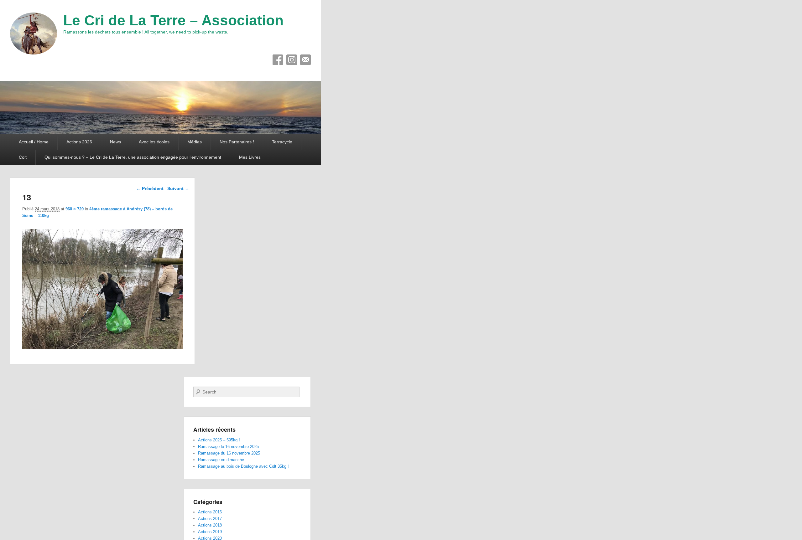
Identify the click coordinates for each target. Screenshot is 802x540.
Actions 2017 (210, 518)
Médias (194, 141)
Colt (23, 157)
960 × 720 (74, 209)
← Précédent (150, 188)
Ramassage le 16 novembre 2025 (228, 446)
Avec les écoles (154, 141)
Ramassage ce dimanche (221, 459)
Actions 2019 (210, 531)
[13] (102, 347)
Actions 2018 (210, 525)
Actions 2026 (79, 141)
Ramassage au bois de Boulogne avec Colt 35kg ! (243, 466)
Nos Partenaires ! (237, 141)
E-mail (305, 59)
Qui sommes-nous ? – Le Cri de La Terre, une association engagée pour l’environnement (132, 157)
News (115, 141)
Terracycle (282, 141)
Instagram (291, 59)
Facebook (278, 59)
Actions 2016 (210, 512)
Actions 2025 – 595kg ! (219, 440)
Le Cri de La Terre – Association (173, 20)
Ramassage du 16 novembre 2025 (229, 453)
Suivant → (178, 188)
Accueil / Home (34, 141)
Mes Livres (250, 157)
